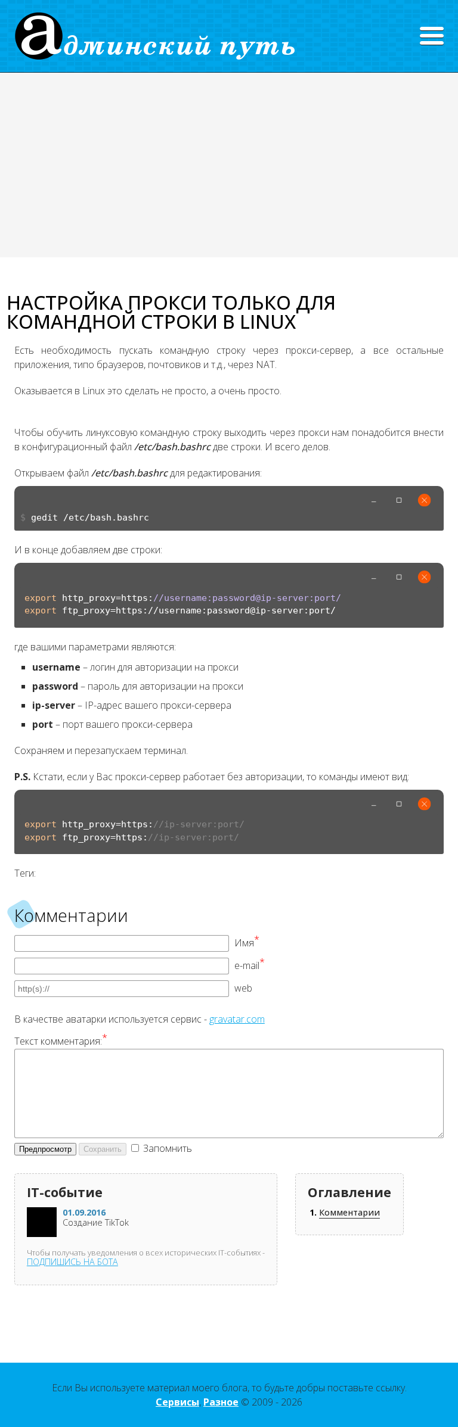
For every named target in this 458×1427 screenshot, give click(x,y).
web (243, 988)
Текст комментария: (60, 1041)
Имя (246, 942)
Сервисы (177, 1402)
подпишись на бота (72, 1262)
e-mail (249, 965)
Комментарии (349, 1212)
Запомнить (167, 1148)
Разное (221, 1402)
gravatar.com (237, 1019)
